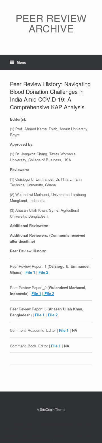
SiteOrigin (47, 409)
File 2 (43, 272)
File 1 (30, 272)
